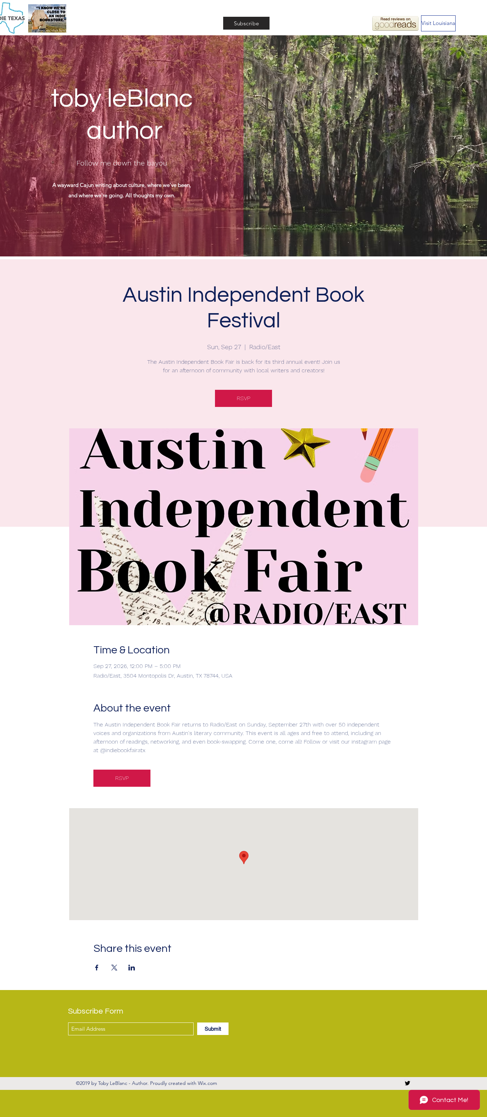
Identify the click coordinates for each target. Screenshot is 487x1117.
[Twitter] (407, 1083)
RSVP (243, 398)
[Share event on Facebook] (96, 967)
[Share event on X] (114, 967)
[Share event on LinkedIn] (131, 967)
